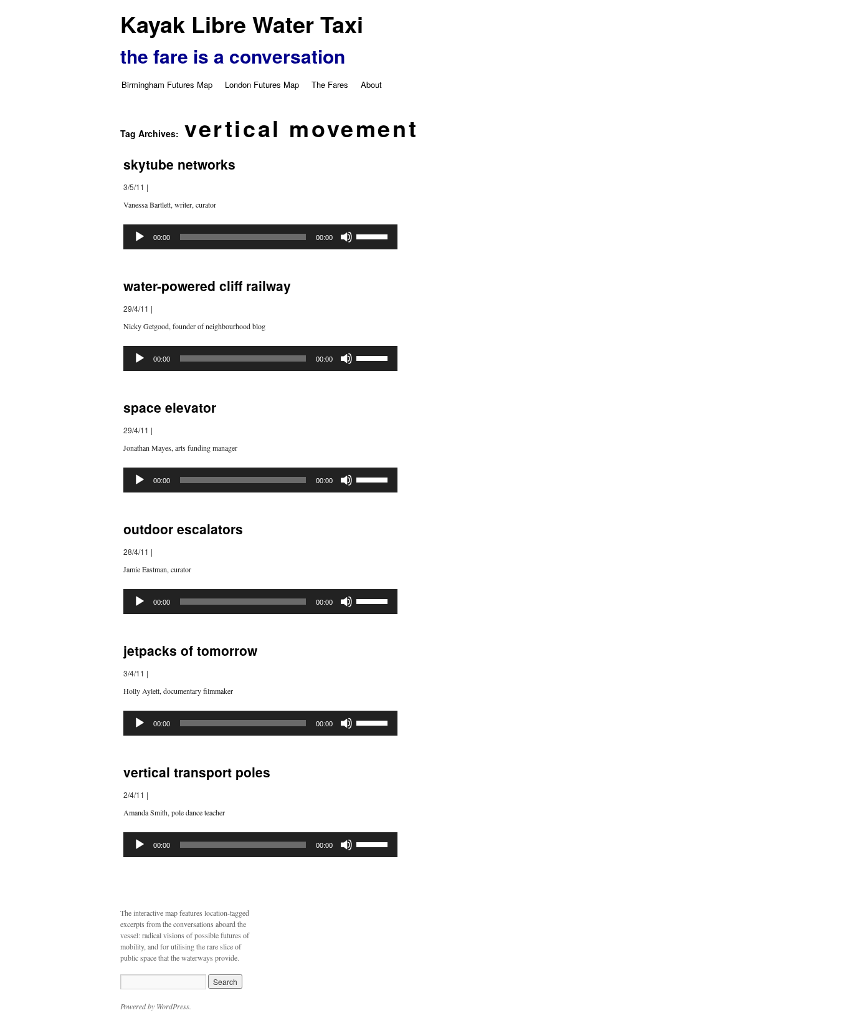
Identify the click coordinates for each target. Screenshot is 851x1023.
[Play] (139, 237)
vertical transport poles (196, 771)
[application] (260, 236)
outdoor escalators (183, 528)
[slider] (373, 235)
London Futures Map (262, 84)
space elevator (169, 407)
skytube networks (179, 164)
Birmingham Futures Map (166, 84)
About (371, 84)
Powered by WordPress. (155, 1006)
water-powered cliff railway (207, 285)
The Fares (329, 84)
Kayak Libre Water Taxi (241, 23)
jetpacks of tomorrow (190, 650)
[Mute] (346, 237)
